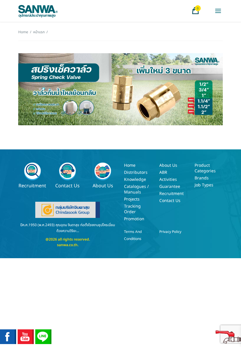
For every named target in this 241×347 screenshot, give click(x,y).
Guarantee (169, 186)
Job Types (204, 185)
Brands (202, 178)
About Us (103, 185)
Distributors (136, 172)
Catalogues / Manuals (136, 189)
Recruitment (32, 185)
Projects (132, 199)
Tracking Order (132, 209)
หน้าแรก (39, 32)
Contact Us (67, 185)
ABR (163, 172)
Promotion (134, 219)
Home (23, 32)
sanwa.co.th (67, 245)
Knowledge (135, 179)
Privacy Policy (170, 231)
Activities (168, 179)
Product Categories (205, 168)
